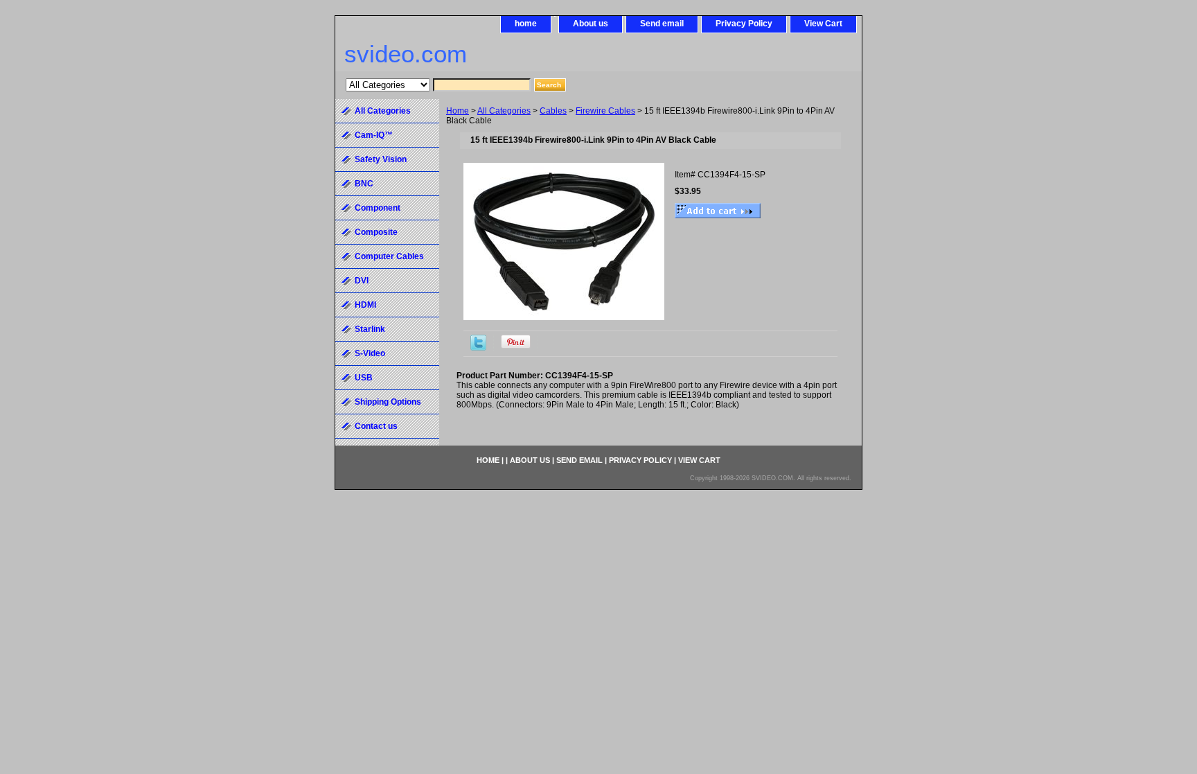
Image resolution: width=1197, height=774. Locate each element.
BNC (364, 183)
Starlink (370, 329)
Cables (553, 111)
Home (457, 111)
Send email (662, 23)
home (526, 23)
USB (364, 377)
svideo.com (405, 53)
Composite (376, 232)
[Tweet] (478, 348)
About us (590, 23)
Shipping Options (388, 402)
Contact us (376, 426)
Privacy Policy (744, 23)
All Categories (504, 111)
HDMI (365, 305)
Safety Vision (381, 159)
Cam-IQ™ (374, 135)
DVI (362, 280)
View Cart (823, 23)
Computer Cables (389, 256)
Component (377, 208)
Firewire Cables (605, 111)
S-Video (370, 353)
